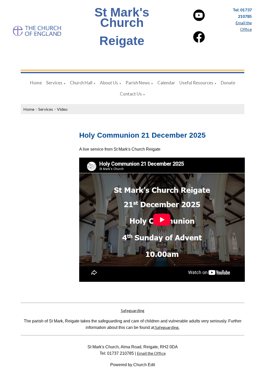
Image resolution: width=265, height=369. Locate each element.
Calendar (166, 82)
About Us (109, 82)
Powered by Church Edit (132, 365)
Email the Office (151, 353)
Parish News (138, 82)
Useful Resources (196, 82)
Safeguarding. (166, 327)
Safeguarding (132, 310)
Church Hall (81, 82)
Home (36, 82)
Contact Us (131, 94)
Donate (228, 82)
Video (62, 109)
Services (54, 82)
